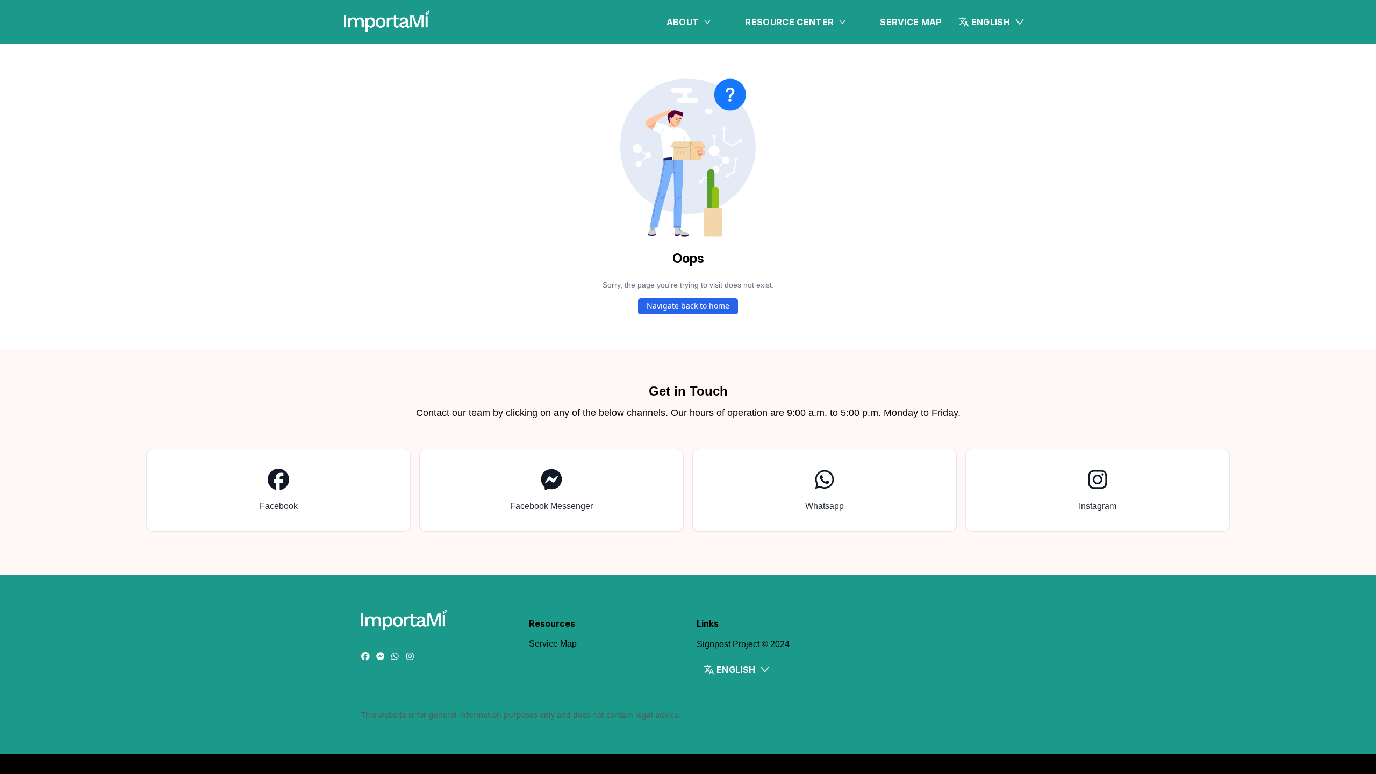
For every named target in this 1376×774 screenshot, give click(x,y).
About (682, 22)
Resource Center (789, 22)
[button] (991, 22)
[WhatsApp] (395, 657)
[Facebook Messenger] (380, 657)
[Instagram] (410, 657)
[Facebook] (365, 657)
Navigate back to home (688, 305)
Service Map (911, 22)
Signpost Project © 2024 (743, 644)
